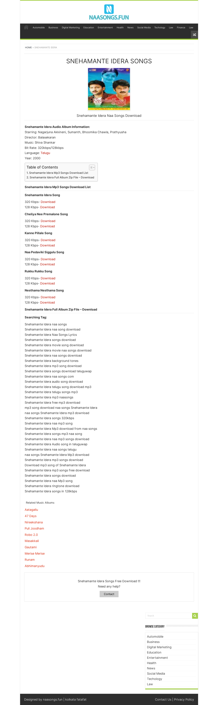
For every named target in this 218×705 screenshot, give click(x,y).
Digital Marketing (71, 27)
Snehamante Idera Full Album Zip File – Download (62, 177)
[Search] (195, 616)
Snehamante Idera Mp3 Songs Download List (58, 172)
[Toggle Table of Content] (90, 167)
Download (48, 202)
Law (171, 27)
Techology (159, 27)
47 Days (30, 516)
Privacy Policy (184, 699)
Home (26, 27)
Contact (109, 594)
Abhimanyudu (34, 566)
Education (88, 27)
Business (53, 27)
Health (120, 27)
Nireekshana (34, 522)
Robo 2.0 (31, 535)
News (130, 27)
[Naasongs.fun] (109, 11)
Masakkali (32, 541)
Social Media (144, 27)
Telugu (45, 153)
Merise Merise (35, 553)
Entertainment (105, 27)
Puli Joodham (34, 528)
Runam (30, 559)
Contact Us (163, 699)
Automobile (39, 27)
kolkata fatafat (76, 699)
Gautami (31, 547)
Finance (181, 27)
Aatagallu (31, 509)
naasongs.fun (53, 699)
